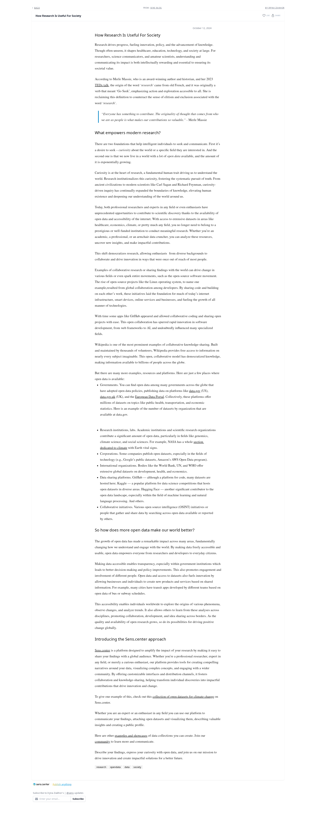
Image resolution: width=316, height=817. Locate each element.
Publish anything (62, 784)
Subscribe (78, 798)
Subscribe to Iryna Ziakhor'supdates (58, 792)
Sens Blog (156, 7)
